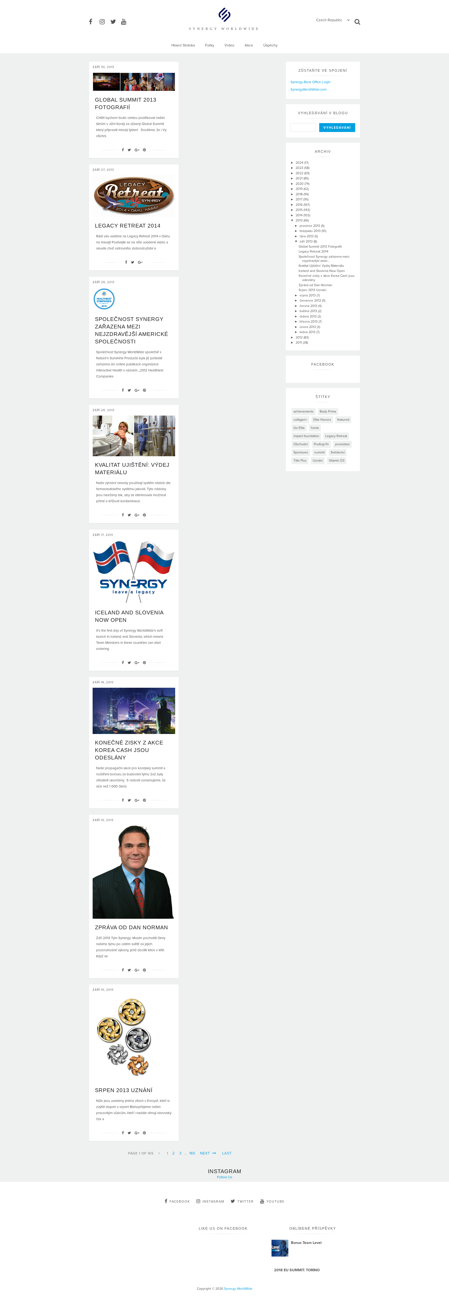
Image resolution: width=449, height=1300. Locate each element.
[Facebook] (123, 150)
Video (229, 45)
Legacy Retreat (336, 436)
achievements (303, 411)
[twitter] (115, 22)
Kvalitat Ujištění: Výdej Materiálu (321, 266)
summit (319, 452)
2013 (300, 220)
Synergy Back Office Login (310, 82)
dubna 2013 (309, 316)
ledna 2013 (308, 332)
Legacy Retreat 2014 (128, 226)
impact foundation (306, 436)
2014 (300, 215)
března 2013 (309, 322)
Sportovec (300, 452)
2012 (300, 337)
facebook (180, 1202)
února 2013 (308, 327)
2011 (299, 343)
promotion (342, 444)
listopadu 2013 (311, 231)
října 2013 (307, 236)
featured (343, 420)
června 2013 (309, 306)
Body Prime (328, 411)
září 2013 (307, 241)
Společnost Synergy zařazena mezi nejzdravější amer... (324, 259)
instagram (213, 1202)
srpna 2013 (308, 295)
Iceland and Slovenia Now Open (322, 271)
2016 (300, 205)
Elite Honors (322, 420)
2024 (300, 163)
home (315, 428)
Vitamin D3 (336, 461)
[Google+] (137, 150)
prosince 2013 (310, 226)
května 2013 (309, 311)
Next (205, 1153)
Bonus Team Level (306, 1242)
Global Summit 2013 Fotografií (320, 247)
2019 (300, 189)
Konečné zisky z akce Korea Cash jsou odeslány (129, 750)
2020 (300, 184)
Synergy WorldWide (238, 1289)
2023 (300, 168)
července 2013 (311, 301)
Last (227, 1153)
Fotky (209, 45)
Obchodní (300, 444)
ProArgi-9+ (321, 444)
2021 (300, 178)
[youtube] (126, 22)
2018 (300, 194)
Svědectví (338, 452)
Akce (249, 45)
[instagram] (104, 22)
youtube (275, 1202)
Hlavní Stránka (183, 45)
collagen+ (300, 420)
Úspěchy (270, 45)
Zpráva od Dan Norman (131, 927)
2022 (300, 173)
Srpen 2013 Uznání (123, 1090)
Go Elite (299, 428)
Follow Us (224, 1177)
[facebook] (94, 22)
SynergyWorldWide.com (308, 89)
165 (192, 1153)
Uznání (318, 461)
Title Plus (300, 461)
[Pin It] (144, 150)
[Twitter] (129, 150)
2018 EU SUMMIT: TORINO (297, 1270)
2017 (299, 199)
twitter (245, 1202)
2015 (300, 210)
